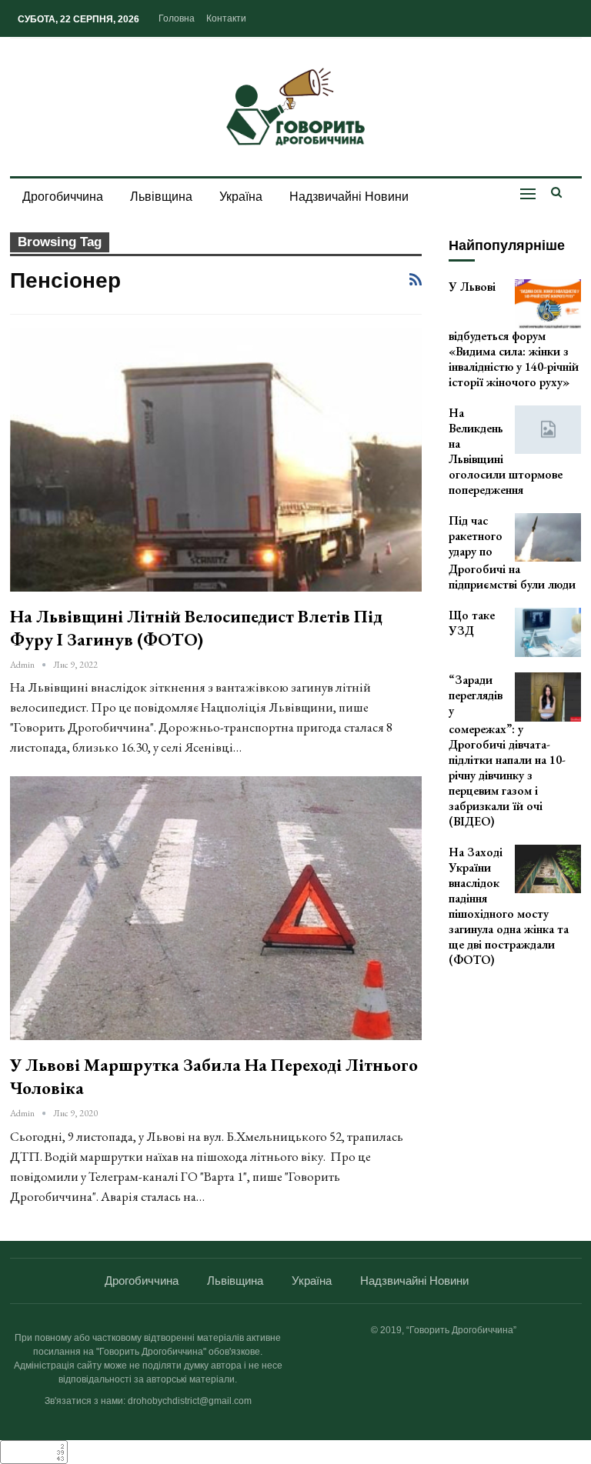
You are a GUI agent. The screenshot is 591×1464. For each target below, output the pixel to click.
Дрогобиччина (62, 196)
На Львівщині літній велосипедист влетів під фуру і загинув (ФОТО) (196, 628)
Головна (177, 18)
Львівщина (161, 196)
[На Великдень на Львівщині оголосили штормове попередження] (548, 430)
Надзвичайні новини (349, 196)
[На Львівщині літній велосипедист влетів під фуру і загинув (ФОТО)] (216, 460)
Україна (240, 196)
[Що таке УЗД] (548, 632)
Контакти (226, 18)
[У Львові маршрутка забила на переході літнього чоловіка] (216, 908)
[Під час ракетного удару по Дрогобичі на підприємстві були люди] (548, 537)
